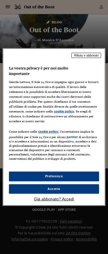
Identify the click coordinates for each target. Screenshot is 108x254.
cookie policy (64, 111)
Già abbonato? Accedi (54, 199)
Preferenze (54, 176)
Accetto (54, 189)
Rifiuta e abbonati (86, 55)
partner (72, 137)
